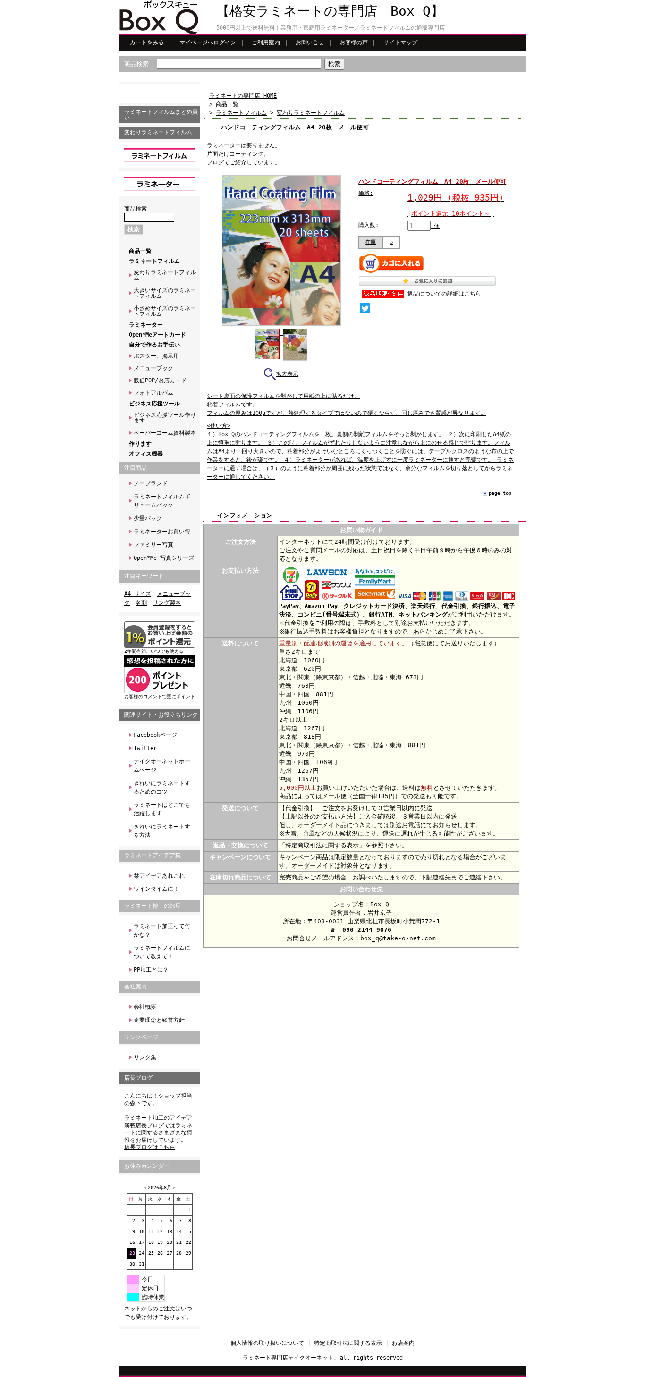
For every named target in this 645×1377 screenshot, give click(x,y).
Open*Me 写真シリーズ (164, 558)
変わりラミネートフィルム (158, 132)
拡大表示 (287, 374)
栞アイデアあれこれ (159, 875)
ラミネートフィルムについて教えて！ (162, 952)
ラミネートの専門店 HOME (243, 96)
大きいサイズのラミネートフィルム (165, 293)
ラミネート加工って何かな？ (162, 930)
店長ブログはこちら (149, 1147)
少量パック (148, 518)
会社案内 (135, 986)
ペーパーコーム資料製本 (165, 433)
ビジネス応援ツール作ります (165, 418)
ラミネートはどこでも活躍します (162, 809)
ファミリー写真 (153, 544)
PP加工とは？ (151, 969)
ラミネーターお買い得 (162, 531)
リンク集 (145, 1057)
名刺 (141, 603)
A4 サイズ (137, 594)
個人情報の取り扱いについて (267, 1343)
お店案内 (403, 1343)
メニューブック (153, 368)
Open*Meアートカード (157, 334)
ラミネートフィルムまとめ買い (161, 114)
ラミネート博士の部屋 (152, 906)
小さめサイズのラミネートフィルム (165, 311)
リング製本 (167, 603)
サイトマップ (400, 42)
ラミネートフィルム (154, 261)
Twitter (145, 748)
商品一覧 (140, 251)
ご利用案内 (266, 42)
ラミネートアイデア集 (152, 855)
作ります (140, 443)
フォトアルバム (153, 392)
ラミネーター (146, 324)
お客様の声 (353, 42)
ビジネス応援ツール (154, 403)
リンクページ (141, 1037)
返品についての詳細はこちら (444, 293)
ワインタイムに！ (156, 889)
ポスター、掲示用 (156, 356)
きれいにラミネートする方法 (162, 830)
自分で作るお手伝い (154, 344)
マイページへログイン (207, 42)
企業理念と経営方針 (159, 1020)
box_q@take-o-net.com (398, 938)
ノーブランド (151, 483)
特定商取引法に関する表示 (348, 1343)
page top (500, 493)
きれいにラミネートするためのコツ (162, 787)
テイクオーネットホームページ (162, 765)
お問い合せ (310, 42)
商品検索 (136, 64)
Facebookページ (155, 735)
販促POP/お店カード (160, 380)
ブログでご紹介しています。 (243, 162)
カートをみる (147, 42)
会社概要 (145, 1007)
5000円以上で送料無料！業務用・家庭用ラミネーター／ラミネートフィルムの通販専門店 (330, 28)
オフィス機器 (146, 453)
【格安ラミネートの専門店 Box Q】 (330, 11)
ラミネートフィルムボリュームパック (162, 500)
